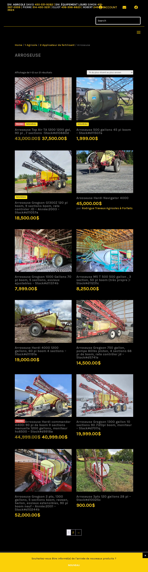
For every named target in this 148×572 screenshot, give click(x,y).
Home (18, 45)
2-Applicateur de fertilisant (57, 45)
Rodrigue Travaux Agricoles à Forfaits (107, 208)
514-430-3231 (41, 7)
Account (110, 7)
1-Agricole (31, 45)
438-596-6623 (71, 7)
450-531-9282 (44, 4)
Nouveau (74, 565)
